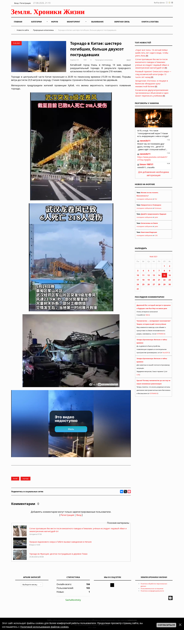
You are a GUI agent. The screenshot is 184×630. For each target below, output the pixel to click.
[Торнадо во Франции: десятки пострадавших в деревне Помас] (20, 559)
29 (164, 284)
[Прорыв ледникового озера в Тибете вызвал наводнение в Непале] (20, 547)
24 (138, 284)
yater (156, 217)
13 (154, 275)
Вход (78, 515)
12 (148, 275)
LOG (156, 235)
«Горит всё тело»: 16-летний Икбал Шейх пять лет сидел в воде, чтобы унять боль (151, 53)
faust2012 (166, 353)
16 (170, 275)
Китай (15, 479)
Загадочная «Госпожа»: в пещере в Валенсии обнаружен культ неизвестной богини (151, 83)
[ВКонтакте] (121, 491)
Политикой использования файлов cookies (44, 627)
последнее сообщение (144, 199)
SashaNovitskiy (73, 599)
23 (170, 280)
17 (138, 280)
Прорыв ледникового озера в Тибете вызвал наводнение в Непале (60, 542)
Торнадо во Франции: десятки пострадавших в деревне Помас (58, 554)
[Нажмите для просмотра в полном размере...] (71, 199)
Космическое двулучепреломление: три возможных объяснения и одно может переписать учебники (152, 93)
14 (159, 275)
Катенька (158, 208)
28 (159, 284)
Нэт (156, 199)
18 (143, 280)
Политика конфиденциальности (152, 591)
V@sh (147, 315)
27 (154, 284)
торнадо (25, 479)
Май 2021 (153, 256)
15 (164, 275)
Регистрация (67, 515)
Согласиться (166, 625)
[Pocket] (129, 491)
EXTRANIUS (161, 334)
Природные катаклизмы (43, 30)
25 (143, 284)
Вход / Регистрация (22, 3)
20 (154, 280)
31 (138, 289)
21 (159, 280)
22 (164, 280)
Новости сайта (23, 30)
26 (148, 284)
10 (138, 275)
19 (148, 280)
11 (143, 275)
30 (170, 284)
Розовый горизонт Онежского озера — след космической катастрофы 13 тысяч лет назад (153, 74)
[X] (125, 491)
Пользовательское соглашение (152, 588)
